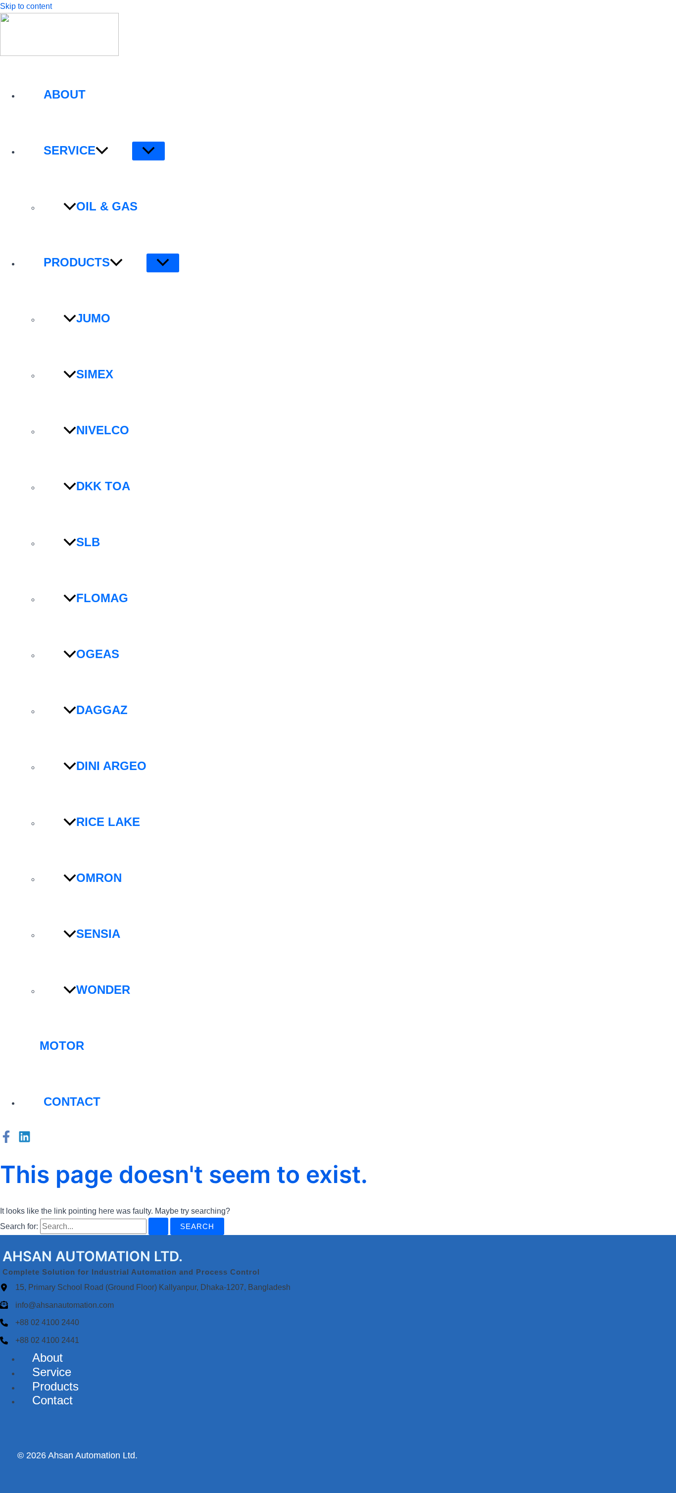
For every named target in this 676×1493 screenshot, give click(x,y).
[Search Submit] (158, 1226)
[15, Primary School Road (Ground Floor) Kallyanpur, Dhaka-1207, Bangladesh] (145, 1287)
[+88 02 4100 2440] (39, 1322)
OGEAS (97, 654)
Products (77, 262)
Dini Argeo (111, 765)
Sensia (98, 933)
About (65, 94)
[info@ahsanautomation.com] (57, 1305)
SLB (88, 542)
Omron (99, 877)
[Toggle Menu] (148, 151)
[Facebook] (6, 1140)
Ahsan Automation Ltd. (93, 1455)
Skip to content (26, 6)
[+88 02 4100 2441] (39, 1340)
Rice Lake (108, 821)
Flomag (102, 598)
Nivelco (102, 430)
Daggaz (102, 710)
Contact (72, 1101)
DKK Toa (103, 486)
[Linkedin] (24, 1140)
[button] (102, 150)
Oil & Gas (107, 206)
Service (70, 150)
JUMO (93, 318)
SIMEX (94, 374)
